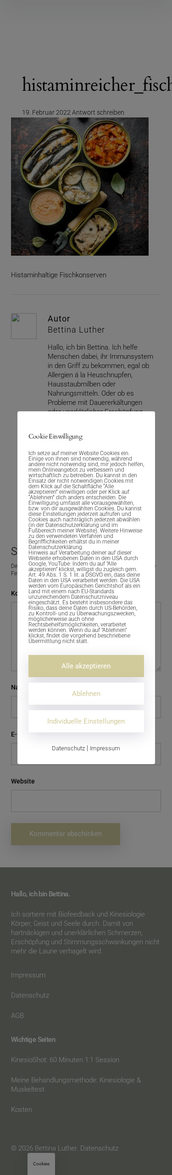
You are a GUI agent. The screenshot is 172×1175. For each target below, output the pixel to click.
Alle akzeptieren (86, 666)
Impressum (105, 748)
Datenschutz (68, 748)
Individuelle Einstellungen (86, 721)
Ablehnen (86, 694)
